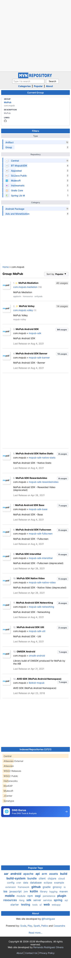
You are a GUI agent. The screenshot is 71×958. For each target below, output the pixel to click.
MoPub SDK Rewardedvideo (31, 478)
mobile (10, 895)
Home (5, 266)
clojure (52, 878)
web (47, 904)
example (59, 882)
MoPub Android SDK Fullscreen (33, 529)
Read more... (35, 932)
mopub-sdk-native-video (42, 582)
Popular (38, 86)
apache (28, 873)
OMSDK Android (26, 651)
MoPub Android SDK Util (30, 627)
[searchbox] (28, 81)
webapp (56, 904)
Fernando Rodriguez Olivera (48, 947)
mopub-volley (19, 319)
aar (6, 873)
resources (10, 900)
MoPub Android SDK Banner (31, 353)
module (21, 895)
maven (63, 891)
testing (26, 904)
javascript (15, 891)
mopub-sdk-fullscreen (41, 533)
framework (24, 887)
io (65, 887)
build (63, 873)
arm (45, 873)
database (36, 882)
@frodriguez (48, 918)
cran (19, 882)
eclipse (48, 882)
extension (11, 887)
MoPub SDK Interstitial (28, 554)
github (36, 887)
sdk (29, 900)
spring (58, 900)
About (49, 86)
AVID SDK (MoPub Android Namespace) (39, 678)
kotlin (34, 891)
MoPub (7, 102)
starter (15, 904)
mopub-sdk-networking (41, 606)
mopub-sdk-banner (39, 357)
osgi (38, 895)
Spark (37, 925)
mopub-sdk (35, 333)
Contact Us (31, 953)
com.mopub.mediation (25, 287)
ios (5, 891)
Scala (23, 925)
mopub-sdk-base (38, 509)
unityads (38, 296)
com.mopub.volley (23, 310)
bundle (32, 878)
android (16, 873)
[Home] (35, 77)
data (26, 882)
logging (53, 891)
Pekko (44, 925)
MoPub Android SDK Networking (34, 602)
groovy (57, 887)
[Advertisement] (35, 35)
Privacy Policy (46, 953)
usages (62, 329)
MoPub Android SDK (27, 329)
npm (30, 895)
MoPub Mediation (28, 282)
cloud (61, 878)
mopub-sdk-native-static (42, 457)
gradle (47, 887)
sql (66, 900)
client (42, 878)
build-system (16, 878)
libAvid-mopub (36, 682)
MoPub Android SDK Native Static (34, 453)
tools (35, 904)
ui (40, 904)
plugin (61, 895)
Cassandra (59, 925)
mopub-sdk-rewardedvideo (43, 481)
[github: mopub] (5, 121)
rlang (22, 900)
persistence (49, 896)
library (44, 891)
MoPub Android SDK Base (29, 505)
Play (30, 925)
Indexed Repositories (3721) (36, 749)
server (37, 900)
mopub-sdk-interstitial (41, 558)
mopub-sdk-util (37, 631)
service (48, 900)
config (11, 882)
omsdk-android (37, 655)
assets (54, 873)
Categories (24, 86)
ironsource (28, 296)
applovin (17, 296)
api (38, 873)
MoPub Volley (27, 306)
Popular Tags (35, 867)
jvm (26, 891)
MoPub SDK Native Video (31, 578)
